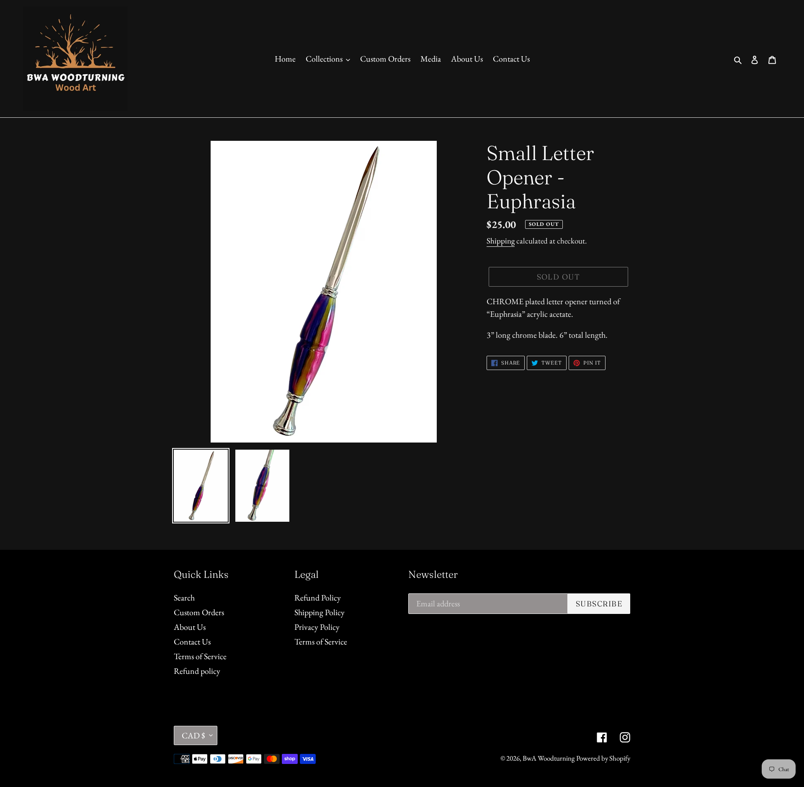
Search (184, 597)
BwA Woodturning (549, 758)
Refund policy (197, 670)
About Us (190, 626)
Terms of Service (200, 656)
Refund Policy (317, 597)
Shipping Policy (319, 612)
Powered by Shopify (603, 758)
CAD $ (193, 735)
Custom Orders (199, 612)
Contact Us (192, 641)
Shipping (501, 241)
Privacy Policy (317, 626)
